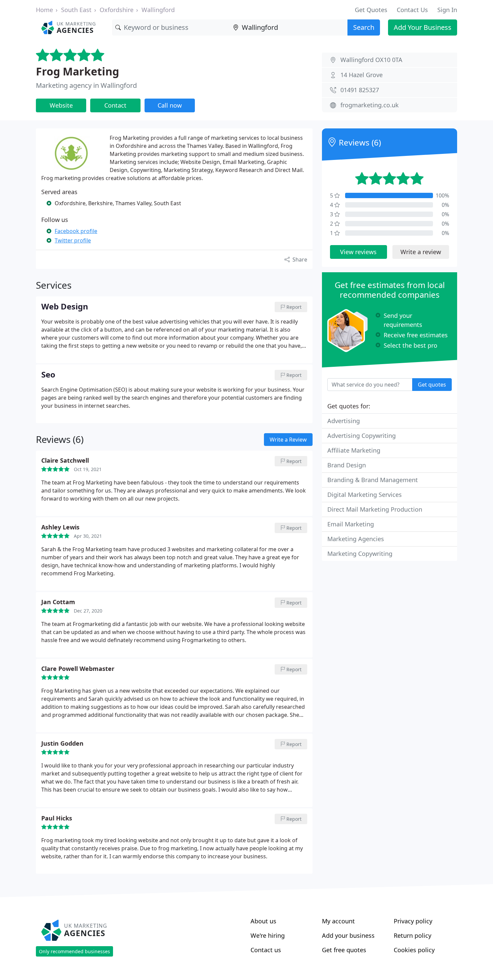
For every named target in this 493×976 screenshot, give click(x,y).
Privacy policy (413, 921)
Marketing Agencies (355, 539)
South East (76, 10)
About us (263, 921)
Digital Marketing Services (364, 495)
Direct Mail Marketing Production (374, 509)
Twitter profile (73, 240)
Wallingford (158, 10)
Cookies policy (414, 950)
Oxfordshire (116, 10)
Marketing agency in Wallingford (86, 85)
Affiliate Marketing (353, 450)
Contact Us (412, 10)
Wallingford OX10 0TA (371, 60)
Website (61, 105)
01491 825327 (359, 90)
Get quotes (432, 384)
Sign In (447, 10)
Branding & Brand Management (372, 480)
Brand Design (346, 465)
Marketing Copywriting (359, 554)
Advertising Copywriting (361, 436)
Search (363, 27)
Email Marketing (350, 524)
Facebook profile (76, 231)
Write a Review (288, 439)
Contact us (266, 950)
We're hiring (268, 935)
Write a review (420, 252)
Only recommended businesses (74, 951)
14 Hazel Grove (361, 75)
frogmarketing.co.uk (369, 105)
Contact (115, 105)
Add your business (348, 935)
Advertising (343, 421)
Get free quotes (344, 950)
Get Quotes (371, 10)
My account (338, 921)
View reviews (358, 252)
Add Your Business (422, 27)
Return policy (412, 935)
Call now (170, 105)
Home (44, 10)
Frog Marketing (77, 71)
